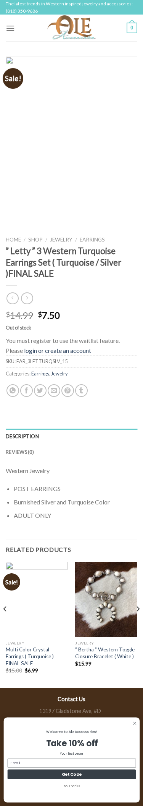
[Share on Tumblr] (81, 390)
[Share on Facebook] (26, 390)
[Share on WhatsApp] (12, 390)
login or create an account (57, 350)
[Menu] (10, 28)
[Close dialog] (134, 723)
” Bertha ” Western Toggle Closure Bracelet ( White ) (105, 652)
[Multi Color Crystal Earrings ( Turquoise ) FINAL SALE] (37, 599)
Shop (35, 240)
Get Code (71, 774)
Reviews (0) (20, 452)
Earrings (92, 240)
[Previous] (5, 624)
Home (13, 240)
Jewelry (61, 240)
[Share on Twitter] (40, 390)
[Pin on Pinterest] (67, 390)
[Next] (137, 624)
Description (22, 436)
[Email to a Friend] (54, 390)
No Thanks (71, 786)
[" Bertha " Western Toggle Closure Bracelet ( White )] (106, 599)
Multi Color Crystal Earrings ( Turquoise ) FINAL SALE (30, 656)
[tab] (71, 436)
